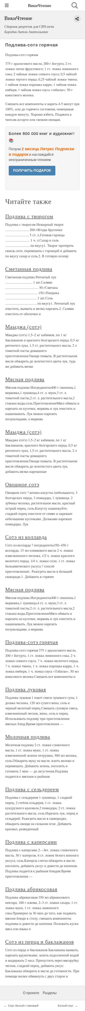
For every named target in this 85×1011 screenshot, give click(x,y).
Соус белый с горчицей (23, 1005)
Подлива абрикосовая (31, 889)
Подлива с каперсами (31, 841)
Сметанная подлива (28, 268)
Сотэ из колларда (26, 536)
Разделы (50, 993)
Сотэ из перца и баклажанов (39, 941)
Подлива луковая (25, 689)
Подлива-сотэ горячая (31, 641)
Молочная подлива (27, 736)
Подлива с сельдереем (32, 789)
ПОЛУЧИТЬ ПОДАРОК (32, 170)
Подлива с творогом (29, 216)
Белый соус (65, 1005)
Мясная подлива (24, 379)
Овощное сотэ (22, 484)
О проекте (31, 993)
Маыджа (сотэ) (23, 326)
